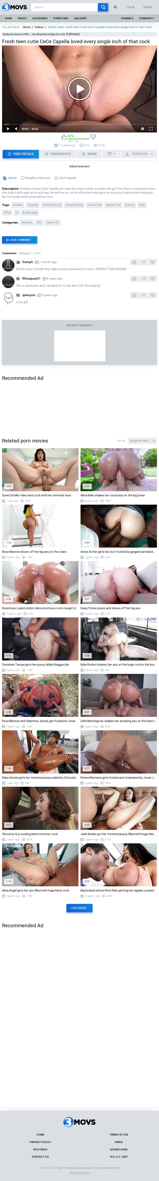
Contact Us (40, 1156)
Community (146, 18)
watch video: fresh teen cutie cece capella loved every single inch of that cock (100, 27)
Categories (40, 18)
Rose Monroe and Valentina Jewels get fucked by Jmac (39, 721)
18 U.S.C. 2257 (119, 1156)
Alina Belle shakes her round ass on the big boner (113, 495)
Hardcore (27, 222)
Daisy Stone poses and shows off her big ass (110, 608)
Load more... (79, 908)
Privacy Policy (40, 1142)
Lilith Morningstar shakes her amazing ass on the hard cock (119, 721)
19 (16, 212)
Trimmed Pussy (51, 205)
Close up (33, 205)
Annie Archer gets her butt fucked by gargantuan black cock (119, 551)
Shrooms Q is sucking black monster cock (30, 834)
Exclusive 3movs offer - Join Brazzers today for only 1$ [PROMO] (41, 34)
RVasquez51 (31, 278)
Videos (22, 18)
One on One (94, 205)
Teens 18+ (52, 222)
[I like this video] (64, 139)
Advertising (119, 1149)
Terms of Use (118, 1134)
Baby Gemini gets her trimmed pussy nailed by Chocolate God (40, 777)
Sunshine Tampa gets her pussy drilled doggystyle (35, 664)
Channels (127, 18)
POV (39, 222)
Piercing (129, 205)
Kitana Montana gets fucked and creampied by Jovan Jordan (119, 777)
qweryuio (28, 295)
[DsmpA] (8, 265)
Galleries (80, 18)
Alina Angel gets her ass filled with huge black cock (35, 890)
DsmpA (27, 262)
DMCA (119, 1142)
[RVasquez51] (8, 282)
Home (8, 18)
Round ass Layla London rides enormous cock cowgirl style (40, 608)
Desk (142, 205)
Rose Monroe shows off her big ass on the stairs (34, 551)
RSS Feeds (40, 1149)
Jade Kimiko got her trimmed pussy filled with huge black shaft (119, 834)
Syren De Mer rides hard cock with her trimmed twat (36, 495)
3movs (86, 1173)
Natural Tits (113, 205)
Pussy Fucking (74, 205)
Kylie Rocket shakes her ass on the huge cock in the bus (118, 664)
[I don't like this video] (93, 139)
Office (7, 212)
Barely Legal (30, 212)
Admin (12, 178)
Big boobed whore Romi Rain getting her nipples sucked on (119, 890)
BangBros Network (37, 178)
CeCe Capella (67, 178)
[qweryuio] (8, 298)
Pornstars (60, 18)
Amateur (18, 205)
